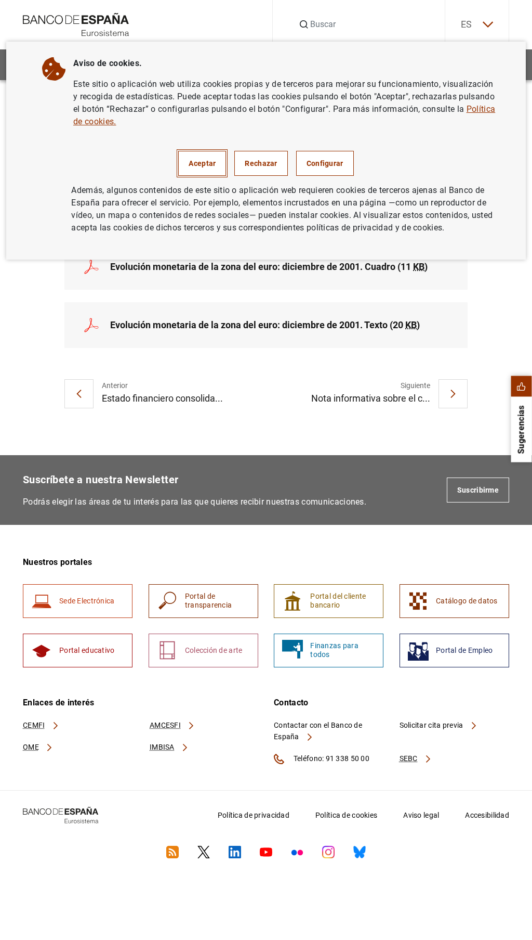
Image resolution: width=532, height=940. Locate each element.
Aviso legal (421, 815)
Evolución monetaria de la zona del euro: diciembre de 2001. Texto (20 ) (265, 324)
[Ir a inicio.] (76, 24)
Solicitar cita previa (432, 725)
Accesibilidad (487, 815)
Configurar (325, 163)
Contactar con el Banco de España (318, 731)
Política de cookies (346, 815)
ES (466, 24)
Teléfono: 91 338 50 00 (330, 758)
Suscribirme (478, 490)
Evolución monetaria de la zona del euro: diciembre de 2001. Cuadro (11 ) (269, 266)
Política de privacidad (253, 815)
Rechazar (261, 163)
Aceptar (202, 163)
